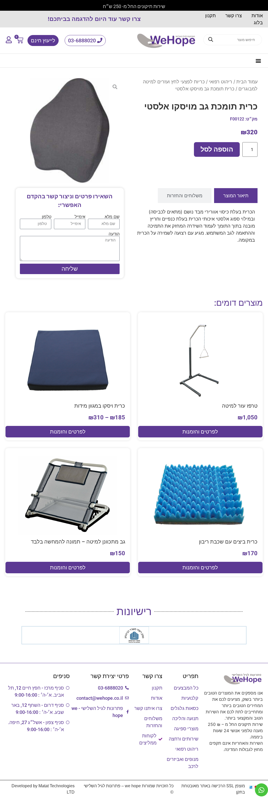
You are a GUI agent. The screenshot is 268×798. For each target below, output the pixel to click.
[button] (258, 60)
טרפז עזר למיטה (240, 406)
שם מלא (112, 217)
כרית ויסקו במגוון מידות (99, 406)
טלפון (46, 217)
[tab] (236, 195)
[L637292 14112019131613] (70, 130)
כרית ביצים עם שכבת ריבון (228, 542)
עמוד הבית (247, 81)
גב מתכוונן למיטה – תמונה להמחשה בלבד (78, 542)
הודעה (114, 234)
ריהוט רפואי (220, 81)
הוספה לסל (216, 149)
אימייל (80, 217)
